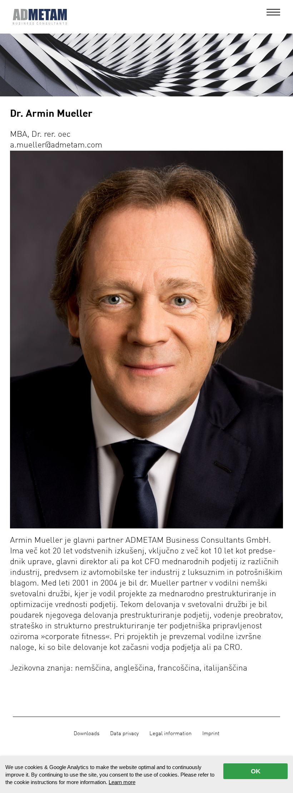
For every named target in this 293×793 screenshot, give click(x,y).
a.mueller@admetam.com (56, 145)
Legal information (170, 734)
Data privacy (124, 734)
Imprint (210, 734)
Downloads (86, 734)
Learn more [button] (122, 782)
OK (255, 771)
